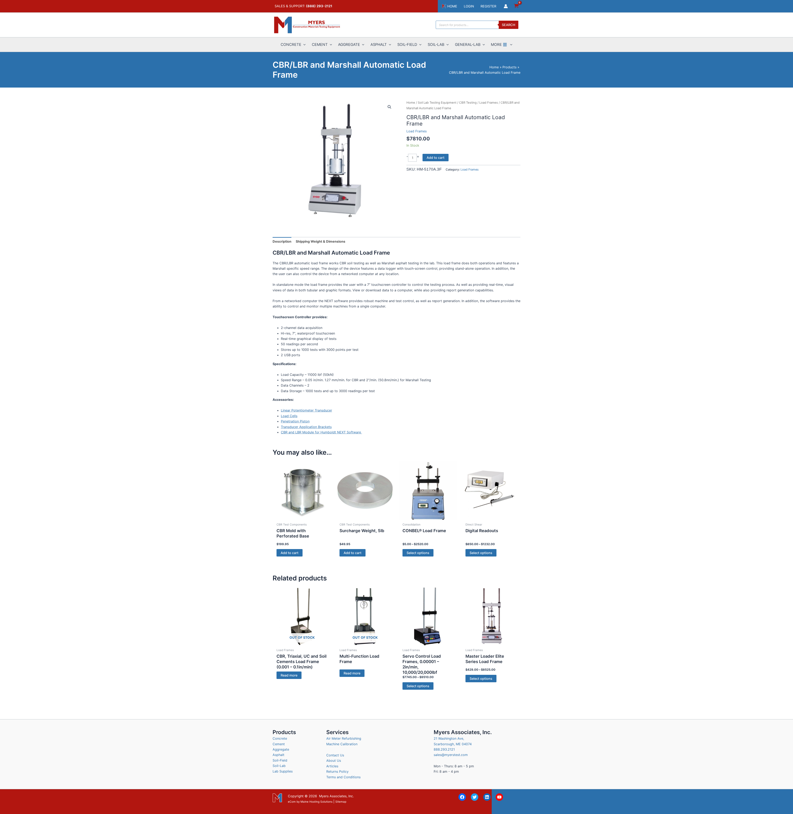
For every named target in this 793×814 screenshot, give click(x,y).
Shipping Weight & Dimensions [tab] (320, 241)
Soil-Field (280, 760)
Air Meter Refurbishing (343, 738)
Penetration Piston (295, 421)
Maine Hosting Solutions (316, 801)
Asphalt (278, 755)
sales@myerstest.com (451, 755)
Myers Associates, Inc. (336, 796)
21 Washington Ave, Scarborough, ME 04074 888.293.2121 (453, 743)
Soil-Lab (279, 766)
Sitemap (340, 801)
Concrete (280, 738)
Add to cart (435, 157)
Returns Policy (337, 771)
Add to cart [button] (289, 553)
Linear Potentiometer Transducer (306, 410)
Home (410, 102)
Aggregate (281, 749)
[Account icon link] (506, 6)
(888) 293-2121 (319, 6)
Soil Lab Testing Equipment (437, 102)
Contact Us (335, 755)
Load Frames (488, 102)
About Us (333, 760)
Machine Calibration (341, 744)
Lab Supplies (283, 771)
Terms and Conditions (343, 777)
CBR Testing (468, 102)
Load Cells (289, 416)
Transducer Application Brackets (306, 427)
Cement (279, 744)
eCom (292, 801)
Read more (289, 675)
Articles (332, 766)
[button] (303, 44)
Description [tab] (282, 241)
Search (508, 25)
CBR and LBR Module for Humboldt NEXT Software (321, 432)
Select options (418, 553)
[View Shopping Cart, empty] (516, 6)
